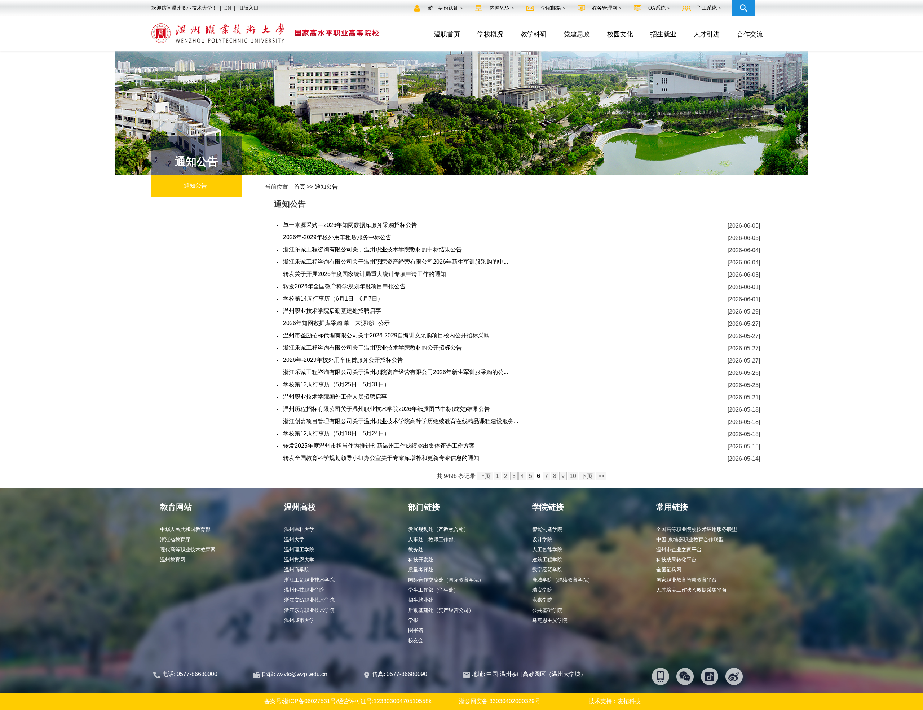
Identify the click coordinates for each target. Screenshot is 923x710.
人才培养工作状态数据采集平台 (691, 590)
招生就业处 (420, 600)
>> (601, 476)
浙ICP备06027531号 (309, 701)
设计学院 (542, 539)
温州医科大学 (299, 529)
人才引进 (707, 34)
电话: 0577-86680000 (189, 674)
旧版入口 (248, 8)
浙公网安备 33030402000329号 (499, 701)
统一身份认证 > (446, 8)
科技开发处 (420, 559)
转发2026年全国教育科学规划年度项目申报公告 (344, 286)
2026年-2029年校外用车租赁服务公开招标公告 (343, 360)
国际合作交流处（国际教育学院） (446, 580)
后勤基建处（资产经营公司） (441, 610)
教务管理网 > (607, 8)
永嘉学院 (542, 600)
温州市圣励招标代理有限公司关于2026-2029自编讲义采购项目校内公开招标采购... (388, 335)
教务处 (415, 549)
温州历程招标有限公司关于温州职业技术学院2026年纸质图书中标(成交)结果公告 (386, 409)
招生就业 (663, 34)
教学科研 (534, 34)
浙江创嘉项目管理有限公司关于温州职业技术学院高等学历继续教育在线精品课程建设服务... (400, 421)
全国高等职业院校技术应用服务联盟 (696, 529)
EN (227, 8)
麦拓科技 (629, 701)
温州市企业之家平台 (679, 549)
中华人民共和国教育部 (185, 529)
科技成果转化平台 (676, 559)
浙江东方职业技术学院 (309, 610)
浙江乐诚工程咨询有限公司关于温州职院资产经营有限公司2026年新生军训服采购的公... (395, 372)
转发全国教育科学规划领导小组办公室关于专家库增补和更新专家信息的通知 (381, 458)
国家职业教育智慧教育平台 (686, 580)
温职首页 (447, 34)
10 (573, 476)
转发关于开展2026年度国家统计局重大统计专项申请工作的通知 (364, 274)
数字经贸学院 (547, 570)
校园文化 (620, 34)
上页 (485, 476)
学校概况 (490, 34)
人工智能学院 (547, 549)
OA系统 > (659, 8)
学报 (413, 620)
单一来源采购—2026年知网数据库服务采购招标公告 (350, 225)
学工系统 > (709, 8)
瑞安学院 (542, 590)
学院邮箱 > (554, 8)
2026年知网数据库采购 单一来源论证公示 (336, 323)
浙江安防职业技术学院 (309, 600)
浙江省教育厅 (175, 539)
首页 (299, 187)
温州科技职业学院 (304, 590)
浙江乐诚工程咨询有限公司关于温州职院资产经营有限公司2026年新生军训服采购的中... (395, 262)
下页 (587, 476)
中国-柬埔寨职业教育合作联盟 (690, 539)
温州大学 (294, 539)
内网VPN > (503, 8)
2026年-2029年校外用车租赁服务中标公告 (337, 237)
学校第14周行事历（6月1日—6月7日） (333, 298)
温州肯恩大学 (299, 559)
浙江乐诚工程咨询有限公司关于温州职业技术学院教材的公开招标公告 (372, 348)
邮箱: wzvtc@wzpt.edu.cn (294, 674)
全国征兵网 (668, 570)
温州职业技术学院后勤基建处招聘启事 (332, 311)
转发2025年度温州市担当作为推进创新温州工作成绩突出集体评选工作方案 (379, 446)
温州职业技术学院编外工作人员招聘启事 (335, 397)
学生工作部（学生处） (433, 590)
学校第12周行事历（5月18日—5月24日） (336, 433)
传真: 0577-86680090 (400, 674)
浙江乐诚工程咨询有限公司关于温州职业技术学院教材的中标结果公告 (372, 249)
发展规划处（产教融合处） (438, 529)
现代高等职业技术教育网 (188, 549)
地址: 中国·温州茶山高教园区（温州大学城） (529, 674)
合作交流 (750, 34)
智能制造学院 (547, 529)
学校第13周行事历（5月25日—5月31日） (336, 384)
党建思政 (577, 34)
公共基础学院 (547, 610)
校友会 (415, 640)
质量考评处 (420, 570)
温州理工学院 (299, 549)
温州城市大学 (299, 620)
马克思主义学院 (550, 620)
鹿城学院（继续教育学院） (562, 580)
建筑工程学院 (547, 559)
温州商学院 (296, 570)
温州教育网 (172, 559)
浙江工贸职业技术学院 (309, 580)
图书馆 (415, 630)
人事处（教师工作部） (433, 539)
